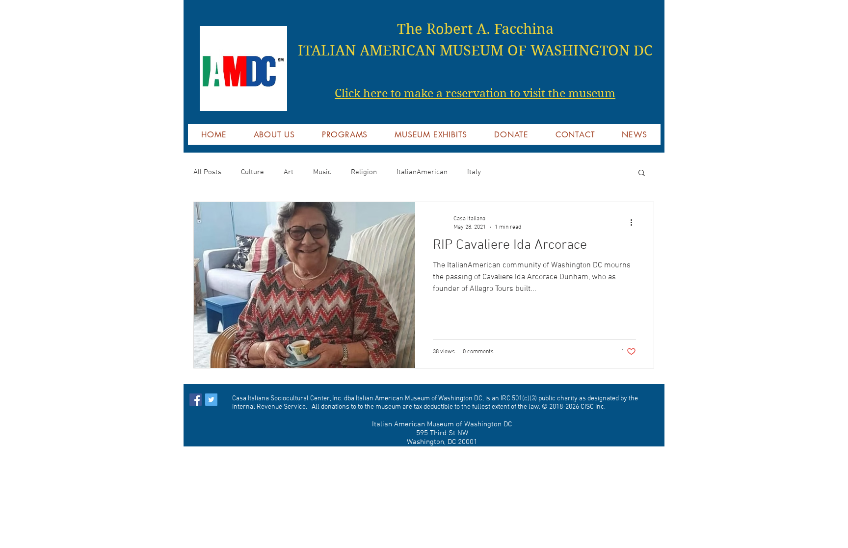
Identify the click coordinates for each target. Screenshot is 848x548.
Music (322, 172)
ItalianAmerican (422, 172)
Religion (364, 172)
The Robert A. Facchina (475, 29)
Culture (252, 172)
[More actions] (634, 222)
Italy (474, 172)
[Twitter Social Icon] (211, 399)
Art (288, 172)
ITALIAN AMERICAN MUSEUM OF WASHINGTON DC (475, 50)
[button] (641, 173)
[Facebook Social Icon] (195, 399)
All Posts (207, 172)
